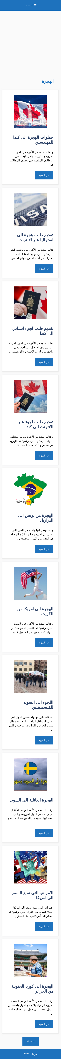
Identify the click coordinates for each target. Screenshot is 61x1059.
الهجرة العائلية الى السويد (31, 800)
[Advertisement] (30, 41)
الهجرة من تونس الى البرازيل (35, 517)
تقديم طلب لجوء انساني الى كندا (32, 330)
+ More (31, 1041)
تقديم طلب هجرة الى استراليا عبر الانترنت (35, 237)
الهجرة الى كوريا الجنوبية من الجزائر (32, 988)
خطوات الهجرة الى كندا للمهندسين (33, 139)
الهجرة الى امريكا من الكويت (35, 611)
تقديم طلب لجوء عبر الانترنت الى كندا (35, 424)
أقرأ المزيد (44, 175)
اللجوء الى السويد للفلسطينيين (38, 704)
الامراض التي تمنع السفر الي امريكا (32, 895)
